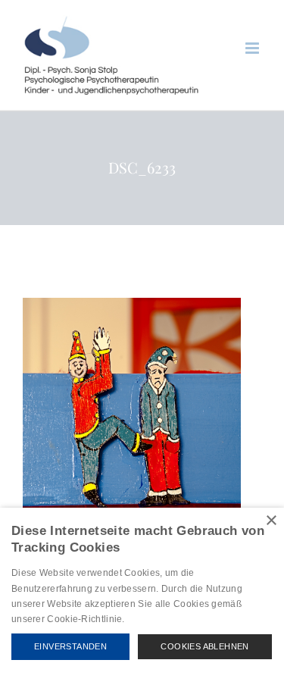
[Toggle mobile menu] (253, 48)
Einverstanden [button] (70, 646)
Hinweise (144, 619)
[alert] (142, 596)
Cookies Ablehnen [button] (204, 646)
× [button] (270, 521)
